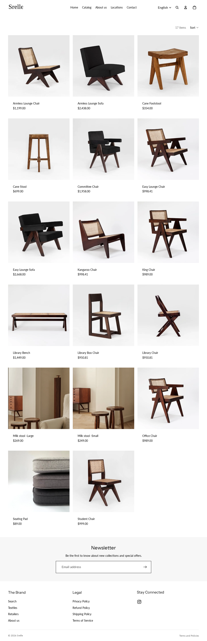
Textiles (12, 607)
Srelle (20, 635)
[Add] (63, 422)
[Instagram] (139, 601)
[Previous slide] (14, 65)
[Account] (185, 7)
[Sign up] (145, 567)
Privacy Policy (81, 601)
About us (13, 620)
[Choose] (63, 90)
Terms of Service (83, 620)
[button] (194, 27)
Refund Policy (81, 607)
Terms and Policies (189, 635)
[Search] (177, 7)
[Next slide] (63, 65)
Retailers (13, 614)
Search (12, 601)
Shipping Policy (82, 614)
